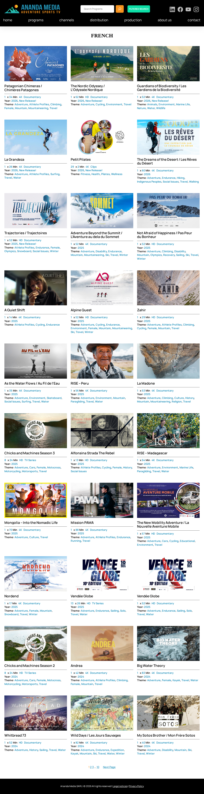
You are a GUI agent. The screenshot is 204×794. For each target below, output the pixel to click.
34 (10, 97)
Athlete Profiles (39, 104)
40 (143, 742)
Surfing (55, 174)
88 (77, 530)
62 (77, 97)
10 (98, 767)
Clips (93, 166)
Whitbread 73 (15, 735)
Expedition (117, 750)
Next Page (109, 767)
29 (72, 166)
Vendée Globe (82, 596)
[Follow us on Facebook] (180, 10)
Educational (187, 541)
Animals (152, 104)
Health (95, 174)
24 (11, 460)
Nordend (11, 596)
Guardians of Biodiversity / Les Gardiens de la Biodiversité (161, 88)
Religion (177, 401)
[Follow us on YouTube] (188, 10)
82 (77, 742)
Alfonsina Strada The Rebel (93, 453)
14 (10, 317)
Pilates (105, 174)
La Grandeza (14, 159)
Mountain (21, 108)
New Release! (27, 101)
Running (76, 541)
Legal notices (120, 786)
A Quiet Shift (14, 310)
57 (143, 533)
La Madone (146, 383)
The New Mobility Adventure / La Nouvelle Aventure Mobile (163, 524)
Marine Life (183, 104)
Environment (114, 104)
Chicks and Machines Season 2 (29, 665)
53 (143, 390)
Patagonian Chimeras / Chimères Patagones (23, 88)
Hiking (180, 178)
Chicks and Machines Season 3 (29, 453)
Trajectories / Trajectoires (25, 233)
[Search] (120, 9)
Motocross (54, 467)
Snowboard (24, 251)
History (189, 398)
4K (20, 97)
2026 (14, 101)
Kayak (176, 680)
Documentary (32, 97)
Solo (123, 610)
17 (10, 603)
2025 (14, 244)
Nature (141, 108)
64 (143, 460)
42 (77, 673)
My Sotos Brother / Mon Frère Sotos (166, 735)
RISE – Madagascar (152, 453)
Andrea (76, 665)
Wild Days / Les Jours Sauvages (96, 735)
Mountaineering (38, 108)
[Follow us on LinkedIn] (172, 10)
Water (151, 108)
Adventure (21, 104)
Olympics (10, 251)
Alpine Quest (81, 310)
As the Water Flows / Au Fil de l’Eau (32, 383)
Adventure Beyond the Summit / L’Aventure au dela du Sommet (96, 235)
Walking (194, 181)
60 (143, 170)
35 (10, 390)
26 (10, 166)
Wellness (116, 174)
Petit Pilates (81, 159)
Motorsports (30, 471)
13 (77, 460)
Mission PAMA (82, 522)
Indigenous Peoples (149, 181)
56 (77, 390)
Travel (53, 108)
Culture (179, 398)
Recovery (169, 255)
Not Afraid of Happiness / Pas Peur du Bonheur (164, 235)
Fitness (85, 174)
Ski (107, 255)
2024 (14, 676)
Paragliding (78, 401)
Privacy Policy (136, 786)
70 (10, 530)
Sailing (180, 255)
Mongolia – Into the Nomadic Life (31, 522)
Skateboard (54, 398)
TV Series (30, 460)
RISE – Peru (80, 383)
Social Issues (171, 181)
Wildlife (160, 108)
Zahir (141, 310)
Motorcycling (12, 471)
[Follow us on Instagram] (196, 10)
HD (87, 97)
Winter (54, 251)
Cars (32, 467)
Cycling (100, 104)
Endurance (169, 178)
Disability (101, 251)
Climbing (55, 104)
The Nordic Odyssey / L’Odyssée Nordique (88, 88)
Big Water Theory (151, 665)
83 (143, 673)
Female (9, 108)
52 (143, 97)
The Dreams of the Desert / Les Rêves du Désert (167, 161)
